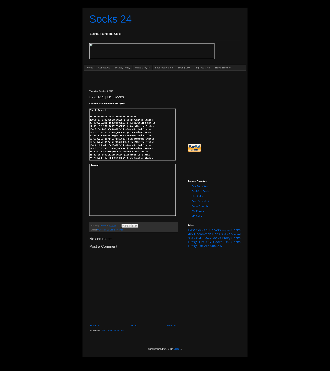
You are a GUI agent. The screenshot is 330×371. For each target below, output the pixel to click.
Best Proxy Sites (164, 67)
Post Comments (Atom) (113, 330)
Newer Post (95, 325)
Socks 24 (110, 19)
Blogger (177, 349)
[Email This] (123, 226)
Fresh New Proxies (201, 191)
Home (90, 67)
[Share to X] (129, 226)
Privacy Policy (122, 67)
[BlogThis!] (126, 226)
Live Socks (197, 196)
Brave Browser (223, 67)
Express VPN (202, 67)
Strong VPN (184, 67)
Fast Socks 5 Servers (204, 230)
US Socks (101, 230)
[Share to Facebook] (133, 226)
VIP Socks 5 (213, 246)
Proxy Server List (200, 201)
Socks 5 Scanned (231, 234)
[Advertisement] (151, 77)
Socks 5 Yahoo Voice (199, 238)
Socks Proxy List (200, 206)
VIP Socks (197, 216)
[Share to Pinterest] (136, 226)
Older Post (172, 325)
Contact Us (104, 67)
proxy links (226, 231)
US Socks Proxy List (115, 230)
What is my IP (142, 67)
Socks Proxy (221, 238)
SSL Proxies (198, 211)
